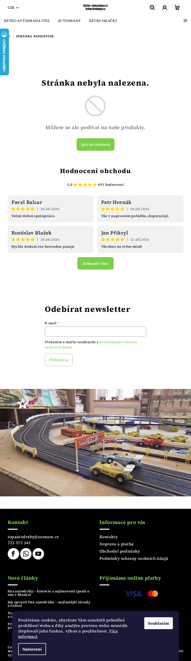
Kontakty (108, 536)
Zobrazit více (95, 263)
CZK (11, 7)
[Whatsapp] (26, 554)
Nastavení (32, 649)
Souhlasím (158, 623)
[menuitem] (26, 20)
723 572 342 (19, 542)
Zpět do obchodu (95, 144)
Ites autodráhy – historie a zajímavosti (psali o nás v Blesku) (49, 592)
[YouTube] (38, 554)
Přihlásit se (58, 359)
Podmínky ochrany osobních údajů (133, 558)
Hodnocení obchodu (95, 170)
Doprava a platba (116, 544)
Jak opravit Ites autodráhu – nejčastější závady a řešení (49, 603)
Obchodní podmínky (119, 551)
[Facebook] (13, 554)
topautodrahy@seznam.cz (33, 536)
